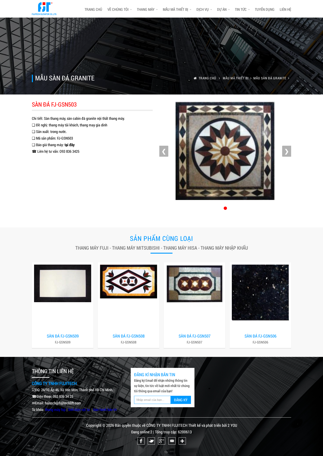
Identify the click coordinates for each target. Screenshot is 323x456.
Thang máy (145, 9)
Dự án (222, 9)
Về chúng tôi (118, 9)
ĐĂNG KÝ (180, 399)
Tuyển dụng (264, 9)
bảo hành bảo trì (105, 409)
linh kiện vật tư (79, 409)
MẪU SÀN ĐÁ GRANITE (269, 78)
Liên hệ (285, 9)
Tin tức (241, 9)
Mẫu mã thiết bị (175, 9)
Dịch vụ (202, 9)
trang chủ (93, 9)
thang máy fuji (55, 409)
